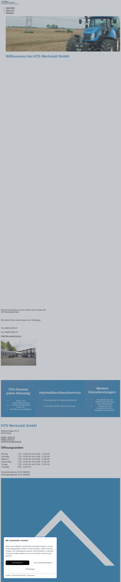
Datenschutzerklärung (19, 575)
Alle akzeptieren (17, 563)
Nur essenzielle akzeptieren (43, 563)
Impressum (31, 575)
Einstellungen (30, 569)
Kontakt (8, 575)
